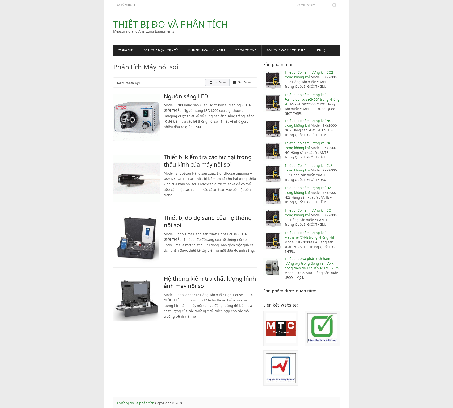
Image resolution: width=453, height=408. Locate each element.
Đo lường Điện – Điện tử (161, 50)
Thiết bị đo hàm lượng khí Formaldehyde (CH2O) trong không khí (312, 99)
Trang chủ (125, 50)
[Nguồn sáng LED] (136, 117)
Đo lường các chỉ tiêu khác (286, 50)
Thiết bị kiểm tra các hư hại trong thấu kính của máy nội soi (208, 160)
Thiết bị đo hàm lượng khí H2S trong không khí (309, 190)
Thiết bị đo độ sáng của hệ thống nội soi (208, 221)
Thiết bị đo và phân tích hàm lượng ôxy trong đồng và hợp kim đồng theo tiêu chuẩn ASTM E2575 (312, 263)
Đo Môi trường (245, 50)
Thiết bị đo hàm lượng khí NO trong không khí (308, 145)
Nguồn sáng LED (186, 96)
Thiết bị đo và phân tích (170, 24)
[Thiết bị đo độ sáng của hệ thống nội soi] (136, 239)
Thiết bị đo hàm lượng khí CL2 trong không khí (308, 167)
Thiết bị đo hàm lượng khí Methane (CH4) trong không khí (309, 235)
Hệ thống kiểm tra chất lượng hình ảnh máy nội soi (210, 282)
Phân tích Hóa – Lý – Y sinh (206, 50)
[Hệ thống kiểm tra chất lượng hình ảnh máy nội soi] (136, 300)
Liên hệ (320, 50)
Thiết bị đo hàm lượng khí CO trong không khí (308, 212)
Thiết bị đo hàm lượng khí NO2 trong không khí (309, 123)
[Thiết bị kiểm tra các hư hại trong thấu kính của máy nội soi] (136, 178)
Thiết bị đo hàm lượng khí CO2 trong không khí (309, 74)
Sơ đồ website (126, 4)
